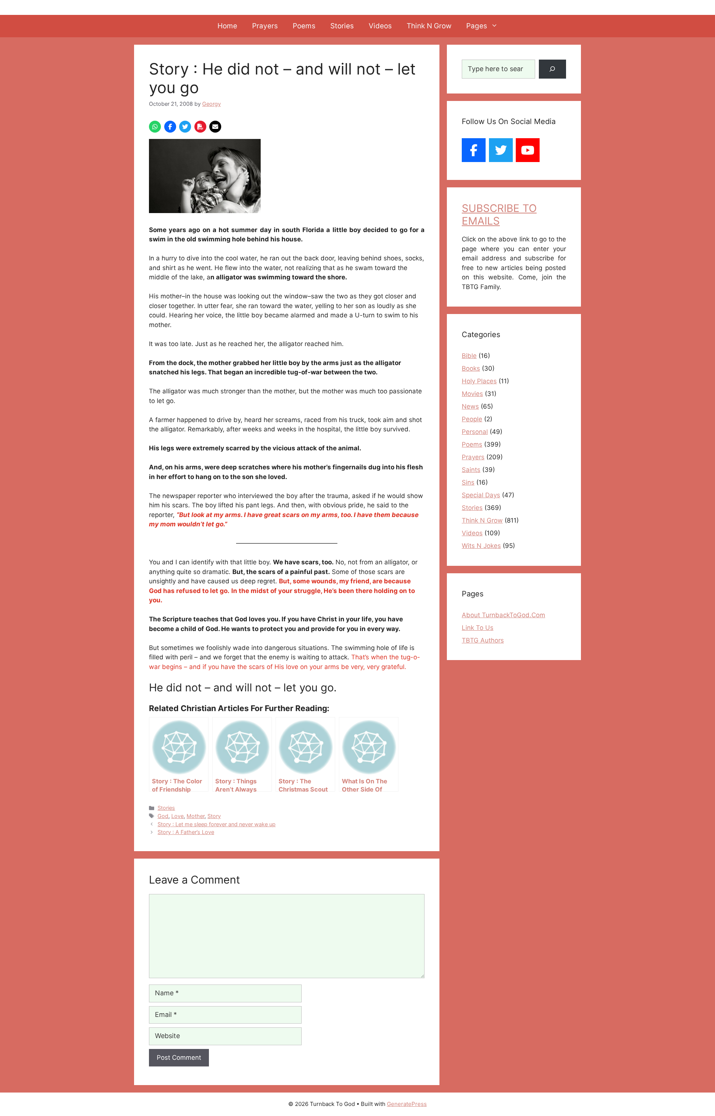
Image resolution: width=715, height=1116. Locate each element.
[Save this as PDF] (200, 127)
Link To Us (477, 627)
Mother (195, 816)
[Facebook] (474, 150)
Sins (468, 482)
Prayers (265, 26)
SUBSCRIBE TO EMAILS (499, 214)
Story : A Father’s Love (186, 832)
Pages (476, 26)
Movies (472, 393)
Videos (380, 26)
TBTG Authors (483, 640)
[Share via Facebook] (170, 127)
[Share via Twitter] (185, 127)
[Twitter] (501, 150)
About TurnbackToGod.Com (503, 615)
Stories (342, 26)
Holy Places (479, 381)
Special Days (481, 495)
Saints (471, 469)
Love (177, 816)
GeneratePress (407, 1103)
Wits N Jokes (481, 545)
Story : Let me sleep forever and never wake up (217, 824)
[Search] (552, 69)
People (472, 419)
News (470, 406)
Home (227, 26)
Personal (475, 431)
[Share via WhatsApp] (155, 127)
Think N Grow (429, 26)
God (163, 816)
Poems (304, 26)
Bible (469, 355)
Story (214, 816)
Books (471, 368)
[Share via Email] (215, 127)
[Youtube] (528, 150)
